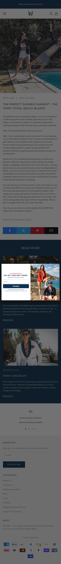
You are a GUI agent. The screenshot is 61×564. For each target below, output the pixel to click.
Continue (16, 286)
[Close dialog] (57, 265)
